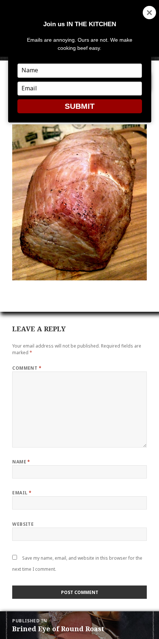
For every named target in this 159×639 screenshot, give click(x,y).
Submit (80, 106)
